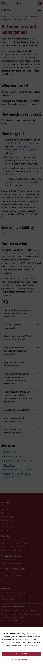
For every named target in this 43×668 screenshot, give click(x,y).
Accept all (21, 654)
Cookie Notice (31, 645)
